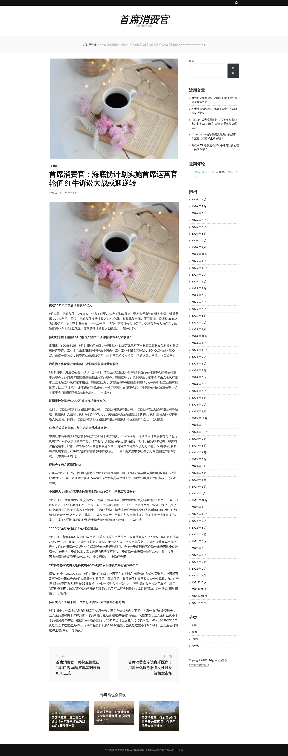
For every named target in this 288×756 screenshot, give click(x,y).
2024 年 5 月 (199, 384)
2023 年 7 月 (199, 452)
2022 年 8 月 (199, 527)
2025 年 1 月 (199, 329)
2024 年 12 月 (200, 336)
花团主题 (159, 749)
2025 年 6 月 (199, 295)
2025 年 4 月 (199, 308)
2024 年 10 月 (200, 349)
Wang (54, 193)
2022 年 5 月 (199, 548)
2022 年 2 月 (199, 568)
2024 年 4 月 (199, 391)
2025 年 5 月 (199, 302)
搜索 (191, 61)
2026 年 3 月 (199, 233)
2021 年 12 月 (199, 582)
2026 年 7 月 (199, 206)
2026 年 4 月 (199, 226)
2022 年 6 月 (199, 541)
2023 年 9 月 (199, 438)
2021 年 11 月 (199, 589)
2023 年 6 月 (199, 459)
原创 (194, 632)
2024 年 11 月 (199, 343)
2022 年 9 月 (199, 520)
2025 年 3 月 (199, 315)
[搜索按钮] (236, 3)
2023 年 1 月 (199, 493)
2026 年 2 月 (199, 240)
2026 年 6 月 (199, 213)
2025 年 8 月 (199, 281)
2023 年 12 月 (199, 418)
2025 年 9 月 (199, 274)
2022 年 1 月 (199, 575)
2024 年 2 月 (199, 404)
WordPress (172, 749)
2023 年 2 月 (199, 486)
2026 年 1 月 (199, 247)
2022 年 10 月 (200, 514)
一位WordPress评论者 (205, 172)
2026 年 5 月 (199, 220)
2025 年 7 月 (199, 288)
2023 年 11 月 (199, 425)
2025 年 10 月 (200, 267)
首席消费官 (144, 19)
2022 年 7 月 (199, 534)
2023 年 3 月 (199, 479)
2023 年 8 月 (199, 445)
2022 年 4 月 (199, 555)
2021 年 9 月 (199, 602)
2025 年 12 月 (200, 254)
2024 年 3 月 (199, 397)
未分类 (196, 645)
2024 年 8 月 (199, 363)
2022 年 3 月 (199, 561)
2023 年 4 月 (199, 473)
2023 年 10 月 (200, 432)
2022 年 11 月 (199, 507)
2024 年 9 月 (199, 356)
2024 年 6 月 (199, 377)
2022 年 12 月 (200, 500)
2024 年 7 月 (199, 370)
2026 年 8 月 (199, 199)
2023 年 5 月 (199, 466)
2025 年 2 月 (199, 322)
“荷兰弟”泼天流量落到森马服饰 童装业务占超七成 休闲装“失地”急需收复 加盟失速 (215, 123)
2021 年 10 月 (199, 596)
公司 (194, 625)
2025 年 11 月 (199, 261)
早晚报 (53, 165)
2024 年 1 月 (199, 411)
